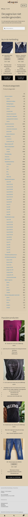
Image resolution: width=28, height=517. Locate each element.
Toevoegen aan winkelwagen (7, 77)
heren (8, 287)
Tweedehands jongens (10, 179)
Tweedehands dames (9, 161)
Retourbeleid (3, 504)
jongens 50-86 (10, 267)
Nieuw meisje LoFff (9, 144)
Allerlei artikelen (8, 96)
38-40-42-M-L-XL (10, 141)
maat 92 (8, 212)
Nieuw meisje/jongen (9, 146)
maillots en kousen (11, 106)
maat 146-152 (10, 191)
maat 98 (8, 214)
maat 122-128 (10, 186)
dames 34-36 (9, 259)
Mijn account (4, 515)
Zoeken (14, 515)
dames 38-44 (9, 262)
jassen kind (9, 131)
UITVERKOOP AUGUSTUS (10, 257)
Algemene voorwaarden (4, 503)
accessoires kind (10, 126)
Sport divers (7, 159)
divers (8, 285)
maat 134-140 (10, 189)
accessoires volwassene (12, 129)
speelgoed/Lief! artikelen (12, 119)
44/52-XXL (9, 176)
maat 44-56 (9, 199)
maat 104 (9, 181)
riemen (8, 108)
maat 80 (8, 207)
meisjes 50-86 (10, 272)
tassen (8, 121)
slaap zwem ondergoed (12, 116)
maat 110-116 (10, 184)
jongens (8, 149)
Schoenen (7, 156)
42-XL (8, 174)
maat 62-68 (9, 202)
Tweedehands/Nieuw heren (11, 254)
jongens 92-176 (10, 269)
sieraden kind (9, 111)
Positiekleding (8, 154)
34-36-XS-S (9, 139)
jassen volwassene (11, 134)
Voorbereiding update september (12, 295)
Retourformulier (3, 505)
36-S (7, 166)
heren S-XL (9, 264)
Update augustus (8, 280)
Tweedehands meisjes (9, 217)
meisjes (8, 151)
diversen (8, 300)
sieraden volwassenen (11, 114)
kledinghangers (10, 103)
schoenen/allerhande (11, 277)
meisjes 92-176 (10, 275)
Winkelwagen (21, 514)
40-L (7, 171)
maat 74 (8, 204)
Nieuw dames (8, 136)
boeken (8, 98)
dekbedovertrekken (11, 101)
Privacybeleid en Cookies (4, 506)
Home (4, 8)
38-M (8, 169)
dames (8, 282)
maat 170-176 (10, 196)
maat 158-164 (10, 194)
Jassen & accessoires (9, 124)
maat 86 (8, 209)
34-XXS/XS (9, 164)
